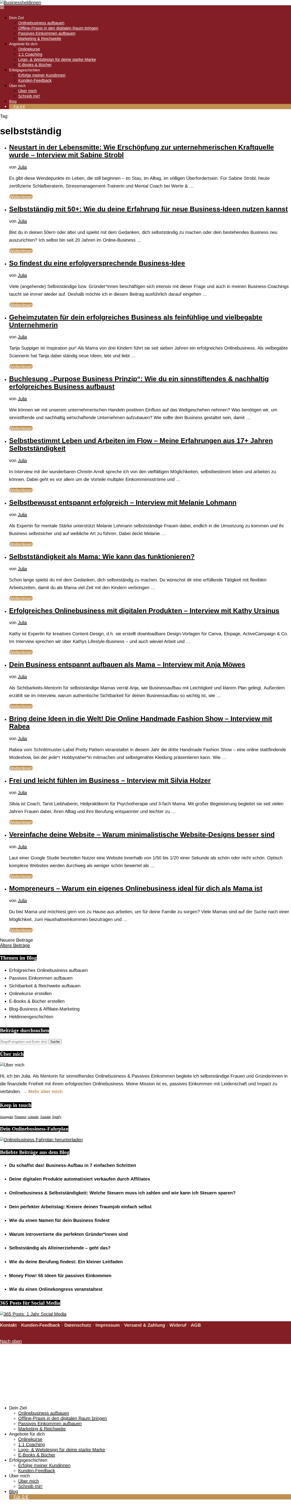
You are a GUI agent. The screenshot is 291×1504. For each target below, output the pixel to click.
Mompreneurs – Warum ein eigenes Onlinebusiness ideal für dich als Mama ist (135, 888)
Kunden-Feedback (35, 80)
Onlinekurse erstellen (30, 993)
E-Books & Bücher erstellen (37, 1001)
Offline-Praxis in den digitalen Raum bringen (58, 28)
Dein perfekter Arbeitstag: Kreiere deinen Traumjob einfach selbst (80, 1206)
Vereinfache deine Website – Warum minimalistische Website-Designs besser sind (142, 834)
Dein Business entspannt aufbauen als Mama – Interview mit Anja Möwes (127, 664)
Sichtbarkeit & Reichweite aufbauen (44, 985)
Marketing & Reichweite (39, 38)
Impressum (107, 1325)
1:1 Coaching (30, 54)
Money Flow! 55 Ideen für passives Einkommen (60, 1275)
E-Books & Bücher (35, 65)
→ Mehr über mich (43, 1091)
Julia (22, 167)
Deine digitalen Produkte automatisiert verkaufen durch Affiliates (79, 1178)
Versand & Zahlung (144, 1325)
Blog (13, 101)
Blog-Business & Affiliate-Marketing (44, 1008)
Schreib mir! (29, 96)
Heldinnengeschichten (31, 1016)
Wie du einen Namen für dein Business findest (59, 1220)
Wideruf (177, 1325)
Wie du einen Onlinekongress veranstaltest (56, 1289)
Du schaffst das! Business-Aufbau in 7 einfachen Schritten (72, 1165)
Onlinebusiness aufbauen (41, 23)
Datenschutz (77, 1325)
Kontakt (8, 1325)
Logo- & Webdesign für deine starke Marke (57, 59)
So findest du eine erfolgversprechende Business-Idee (97, 263)
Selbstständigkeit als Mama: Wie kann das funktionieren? (102, 556)
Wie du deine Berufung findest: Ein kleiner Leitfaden (66, 1261)
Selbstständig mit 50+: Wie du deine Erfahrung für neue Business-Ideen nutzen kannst (148, 209)
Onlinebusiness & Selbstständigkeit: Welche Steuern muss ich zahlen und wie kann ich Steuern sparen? (122, 1192)
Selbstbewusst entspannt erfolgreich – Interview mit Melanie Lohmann (122, 502)
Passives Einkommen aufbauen (46, 33)
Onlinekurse (29, 49)
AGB (196, 1325)
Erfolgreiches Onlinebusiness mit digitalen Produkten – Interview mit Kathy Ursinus (144, 610)
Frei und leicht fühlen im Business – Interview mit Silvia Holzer (110, 780)
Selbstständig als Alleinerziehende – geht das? (59, 1247)
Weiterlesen (21, 196)
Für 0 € (19, 107)
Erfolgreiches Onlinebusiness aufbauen (48, 970)
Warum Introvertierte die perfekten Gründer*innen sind (68, 1234)
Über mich (27, 91)
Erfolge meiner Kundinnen (41, 75)
